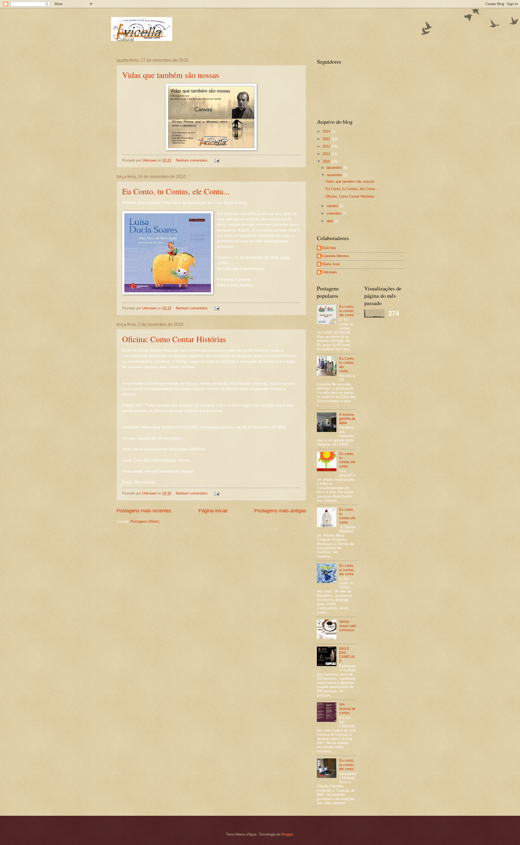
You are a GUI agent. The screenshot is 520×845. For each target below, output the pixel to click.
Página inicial (213, 510)
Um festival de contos (347, 708)
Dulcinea (329, 248)
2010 (327, 161)
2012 (327, 146)
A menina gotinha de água (347, 418)
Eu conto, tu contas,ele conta (347, 460)
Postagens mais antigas (280, 510)
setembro (334, 213)
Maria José (331, 264)
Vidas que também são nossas (170, 74)
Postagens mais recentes (143, 510)
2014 (327, 131)
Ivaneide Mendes (335, 256)
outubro (333, 206)
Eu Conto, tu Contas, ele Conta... (176, 191)
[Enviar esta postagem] (216, 160)
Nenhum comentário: (192, 160)
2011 (327, 154)
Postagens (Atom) (145, 521)
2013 (327, 139)
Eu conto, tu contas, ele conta (347, 310)
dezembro (335, 168)
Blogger (287, 834)
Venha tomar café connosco (347, 626)
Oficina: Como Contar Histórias (174, 338)
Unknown (329, 272)
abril (330, 221)
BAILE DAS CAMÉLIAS (347, 655)
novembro (335, 175)
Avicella (133, 20)
